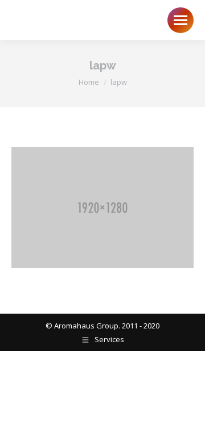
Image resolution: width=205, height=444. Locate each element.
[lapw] (102, 207)
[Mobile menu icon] (180, 20)
